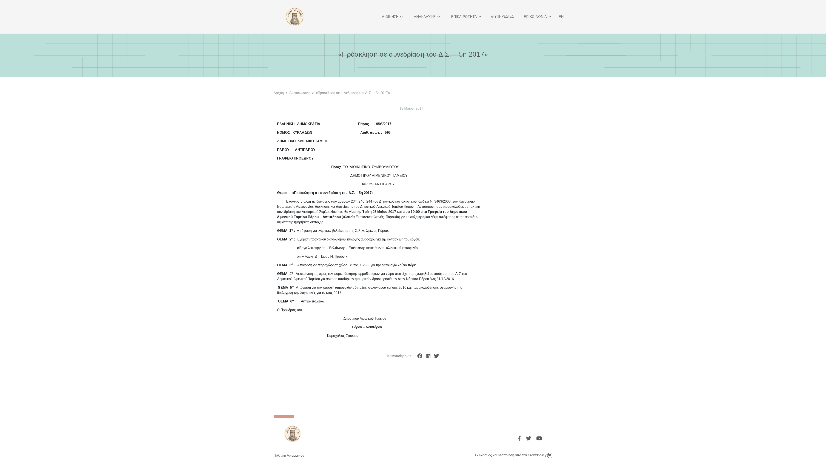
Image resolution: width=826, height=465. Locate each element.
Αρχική (279, 93)
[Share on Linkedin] (428, 356)
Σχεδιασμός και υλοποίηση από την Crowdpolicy (511, 455)
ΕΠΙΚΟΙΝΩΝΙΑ (536, 17)
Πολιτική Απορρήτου (289, 455)
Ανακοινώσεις (299, 93)
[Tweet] (436, 356)
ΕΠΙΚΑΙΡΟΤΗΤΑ (464, 17)
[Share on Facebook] (419, 356)
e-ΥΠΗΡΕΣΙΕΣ (502, 16)
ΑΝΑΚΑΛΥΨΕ (425, 17)
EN (561, 17)
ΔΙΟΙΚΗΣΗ (390, 17)
